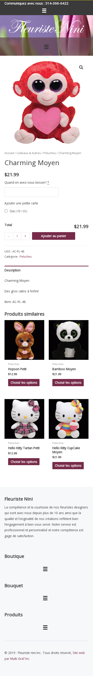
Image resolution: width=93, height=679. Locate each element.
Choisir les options (24, 382)
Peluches (49, 153)
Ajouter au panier (53, 236)
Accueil (9, 153)
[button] (81, 67)
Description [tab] (13, 270)
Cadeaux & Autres (28, 153)
